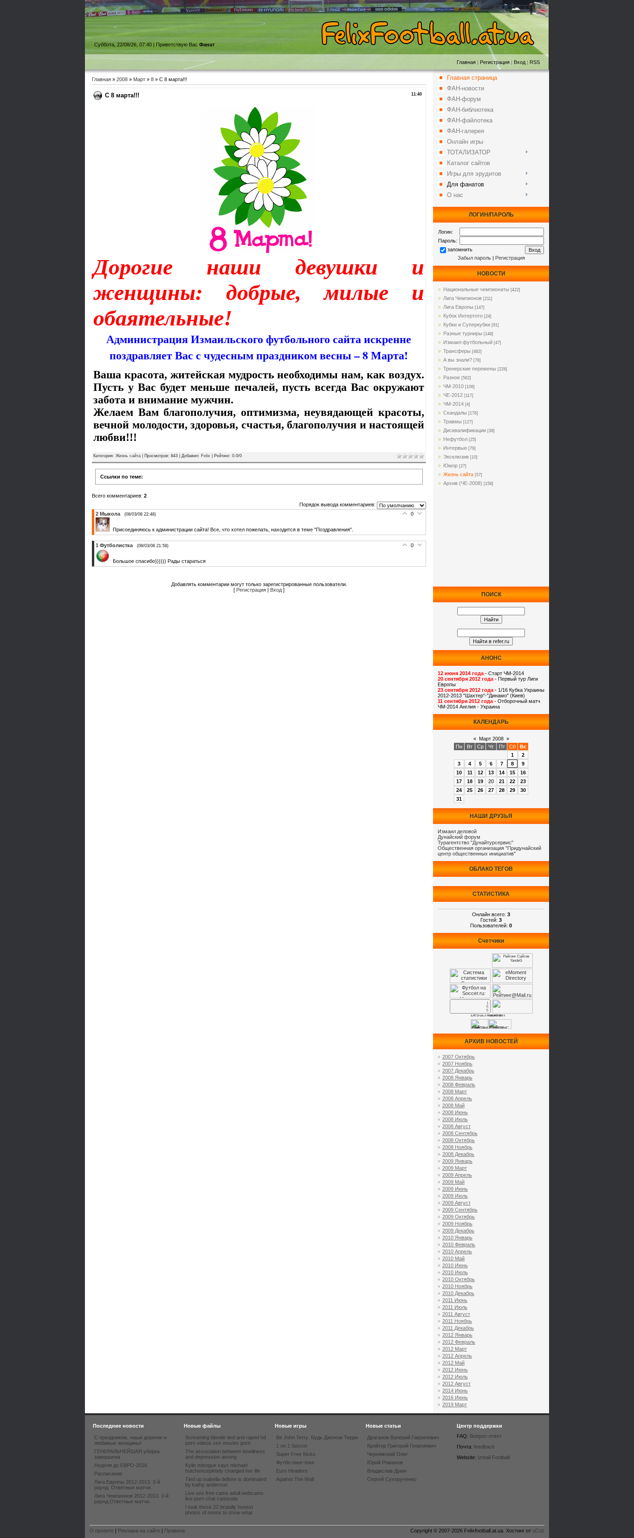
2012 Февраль (458, 1342)
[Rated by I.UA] (512, 1012)
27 (491, 790)
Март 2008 (491, 738)
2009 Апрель (457, 1175)
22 (512, 781)
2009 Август (456, 1203)
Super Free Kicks (296, 1454)
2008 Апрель (457, 1098)
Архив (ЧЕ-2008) (462, 483)
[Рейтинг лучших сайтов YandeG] (512, 966)
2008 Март (454, 1091)
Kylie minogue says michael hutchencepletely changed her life (222, 1468)
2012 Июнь (455, 1369)
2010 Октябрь (458, 1279)
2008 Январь (457, 1077)
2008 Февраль (458, 1084)
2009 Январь (457, 1161)
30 (523, 790)
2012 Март (454, 1349)
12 (480, 772)
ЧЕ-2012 (453, 395)
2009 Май (453, 1182)
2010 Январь (457, 1237)
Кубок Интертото (463, 316)
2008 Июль (455, 1119)
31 (459, 799)
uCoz (538, 1530)
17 (459, 781)
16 (523, 772)
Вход (519, 62)
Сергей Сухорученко (391, 1479)
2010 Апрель (457, 1251)
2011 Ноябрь (457, 1321)
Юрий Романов (385, 1462)
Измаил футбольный (467, 342)
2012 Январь (457, 1335)
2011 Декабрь (458, 1328)
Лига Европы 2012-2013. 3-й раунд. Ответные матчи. (127, 1484)
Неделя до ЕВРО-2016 (120, 1465)
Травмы (452, 421)
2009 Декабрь (458, 1230)
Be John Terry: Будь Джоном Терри (317, 1437)
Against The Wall (295, 1479)
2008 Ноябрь (457, 1147)
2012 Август (456, 1383)
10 (459, 772)
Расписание (108, 1473)
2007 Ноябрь (457, 1063)
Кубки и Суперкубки (466, 324)
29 (512, 790)
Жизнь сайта (128, 455)
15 (512, 772)
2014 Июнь (455, 1390)
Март (139, 79)
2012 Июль (455, 1376)
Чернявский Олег (387, 1454)
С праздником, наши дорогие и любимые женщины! (130, 1440)
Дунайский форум (459, 837)
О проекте (102, 1530)
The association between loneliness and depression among (225, 1454)
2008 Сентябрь (460, 1133)
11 (469, 772)
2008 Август (456, 1126)
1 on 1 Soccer (292, 1446)
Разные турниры (462, 333)
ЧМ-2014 (453, 404)
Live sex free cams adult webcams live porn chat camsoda (224, 1495)
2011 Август (456, 1314)
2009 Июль (455, 1196)
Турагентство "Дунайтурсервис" (475, 842)
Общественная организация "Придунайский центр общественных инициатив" (489, 850)
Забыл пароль (474, 258)
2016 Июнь (455, 1397)
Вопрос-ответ (486, 1436)
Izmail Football (494, 1457)
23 (523, 781)
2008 (122, 79)
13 (491, 772)
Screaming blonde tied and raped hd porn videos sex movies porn (225, 1440)
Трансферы (457, 351)
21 (502, 781)
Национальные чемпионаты (476, 289)
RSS (535, 62)
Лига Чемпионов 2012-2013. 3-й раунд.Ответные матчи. (131, 1498)
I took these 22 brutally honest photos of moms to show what (219, 1509)
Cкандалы (455, 412)
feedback (484, 1446)
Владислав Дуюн (387, 1471)
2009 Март (454, 1168)
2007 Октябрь (458, 1056)
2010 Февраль (458, 1244)
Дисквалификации (464, 430)
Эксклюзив (456, 456)
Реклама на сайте (139, 1530)
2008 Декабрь (458, 1154)
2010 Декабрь (458, 1293)
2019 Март (454, 1404)
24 (459, 790)
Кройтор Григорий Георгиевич (401, 1446)
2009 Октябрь (458, 1216)
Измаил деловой (457, 831)
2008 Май (453, 1105)
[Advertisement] (491, 540)
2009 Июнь (455, 1189)
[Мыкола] (104, 529)
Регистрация (495, 62)
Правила (174, 1530)
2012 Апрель (457, 1356)
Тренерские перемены (469, 368)
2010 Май (453, 1258)
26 (480, 790)
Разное (451, 377)
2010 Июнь (455, 1265)
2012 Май (453, 1363)
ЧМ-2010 (453, 386)
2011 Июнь (454, 1300)
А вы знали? (457, 360)
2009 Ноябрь (457, 1223)
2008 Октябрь (458, 1140)
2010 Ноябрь (457, 1286)
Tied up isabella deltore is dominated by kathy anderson (225, 1481)
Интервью (455, 448)
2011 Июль (454, 1307)
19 (480, 781)
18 (469, 781)
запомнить (459, 249)
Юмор (450, 465)
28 (502, 790)
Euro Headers (292, 1471)
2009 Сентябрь (460, 1210)
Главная (466, 62)
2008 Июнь (455, 1112)
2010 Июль (455, 1272)
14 (502, 772)
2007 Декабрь (458, 1070)
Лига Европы (458, 307)
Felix (205, 455)
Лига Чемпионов (462, 298)
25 (469, 790)
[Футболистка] (104, 561)
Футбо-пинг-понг (295, 1462)
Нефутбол (455, 439)
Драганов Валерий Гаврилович (403, 1437)
